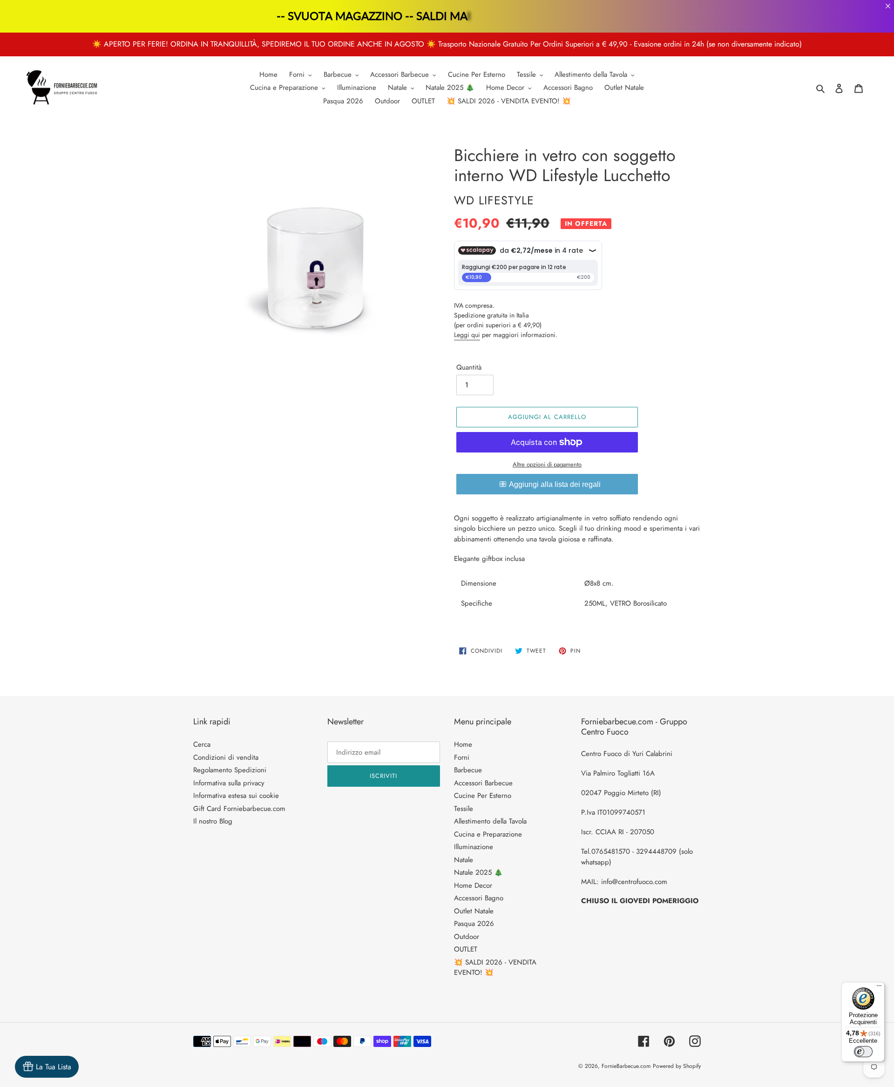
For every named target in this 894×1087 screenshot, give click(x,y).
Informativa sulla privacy (228, 783)
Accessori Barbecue (483, 783)
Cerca (201, 744)
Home (463, 744)
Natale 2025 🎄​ (478, 872)
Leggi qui (467, 334)
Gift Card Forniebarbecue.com (239, 808)
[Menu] (879, 987)
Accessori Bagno (478, 898)
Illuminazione (473, 847)
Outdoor (466, 937)
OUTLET (465, 949)
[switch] (863, 1051)
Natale (463, 860)
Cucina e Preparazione (488, 834)
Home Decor (473, 885)
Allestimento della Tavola (490, 821)
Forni (461, 757)
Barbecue (468, 770)
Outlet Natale (474, 911)
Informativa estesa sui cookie (236, 795)
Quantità (468, 367)
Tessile (463, 808)
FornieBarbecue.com (626, 1066)
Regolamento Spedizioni (229, 770)
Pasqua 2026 (474, 923)
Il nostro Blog (212, 821)
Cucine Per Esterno (482, 795)
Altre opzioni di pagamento (547, 464)
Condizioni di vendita (225, 757)
